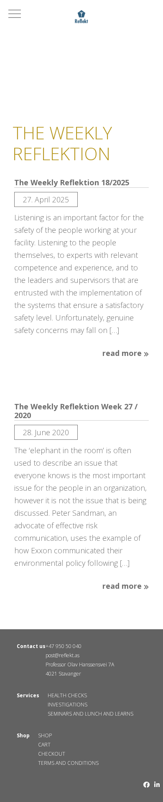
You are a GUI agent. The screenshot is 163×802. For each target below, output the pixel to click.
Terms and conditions (68, 763)
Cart (44, 744)
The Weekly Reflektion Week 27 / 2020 (76, 411)
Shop (45, 735)
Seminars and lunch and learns (90, 713)
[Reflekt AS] (81, 18)
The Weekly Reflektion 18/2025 (71, 182)
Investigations (67, 704)
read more (123, 353)
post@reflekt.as (62, 655)
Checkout (51, 753)
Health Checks (67, 695)
